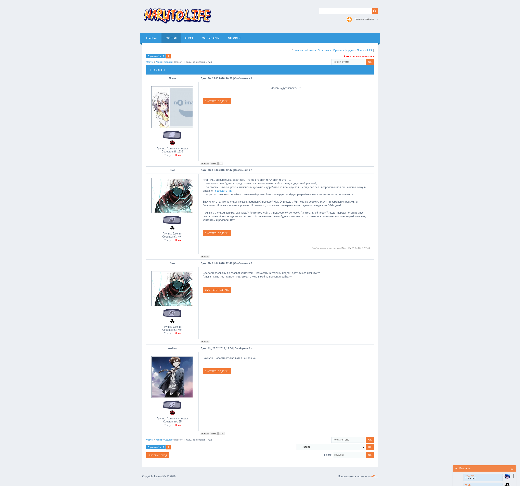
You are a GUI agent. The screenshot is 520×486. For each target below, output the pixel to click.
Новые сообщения (305, 50)
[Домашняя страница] (221, 433)
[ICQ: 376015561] (220, 163)
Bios (172, 170)
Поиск (360, 50)
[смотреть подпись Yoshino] (217, 371)
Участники (324, 50)
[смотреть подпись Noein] (217, 101)
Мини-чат (462, 468)
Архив (159, 62)
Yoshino (172, 348)
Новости (178, 62)
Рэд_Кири (469, 475)
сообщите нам (224, 190)
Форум (149, 62)
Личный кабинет (364, 19)
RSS (369, 50)
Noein (172, 78)
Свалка (168, 62)
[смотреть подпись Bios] (217, 233)
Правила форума (343, 50)
